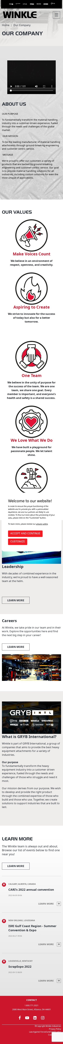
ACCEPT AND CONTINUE (25, 533)
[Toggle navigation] (56, 15)
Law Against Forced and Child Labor (45, 1031)
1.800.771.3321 (31, 1005)
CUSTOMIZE (17, 541)
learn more (15, 647)
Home (5, 25)
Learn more (15, 600)
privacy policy (42, 524)
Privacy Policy (55, 1029)
